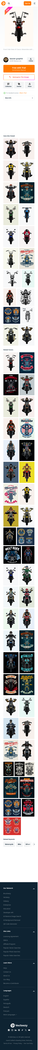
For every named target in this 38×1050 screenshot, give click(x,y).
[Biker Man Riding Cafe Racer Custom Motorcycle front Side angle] (10, 1031)
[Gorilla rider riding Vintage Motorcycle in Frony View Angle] (10, 753)
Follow (31, 61)
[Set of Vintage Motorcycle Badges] (11, 465)
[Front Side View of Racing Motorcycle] (10, 346)
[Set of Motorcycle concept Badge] (12, 883)
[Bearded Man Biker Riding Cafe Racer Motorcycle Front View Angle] (10, 709)
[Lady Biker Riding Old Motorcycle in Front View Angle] (10, 1009)
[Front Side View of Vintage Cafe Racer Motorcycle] (10, 170)
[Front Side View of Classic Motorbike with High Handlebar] (10, 534)
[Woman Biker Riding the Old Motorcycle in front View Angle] (25, 861)
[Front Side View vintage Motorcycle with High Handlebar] (10, 280)
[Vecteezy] (3, 3)
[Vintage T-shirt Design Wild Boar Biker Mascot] (10, 556)
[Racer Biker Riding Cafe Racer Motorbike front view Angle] (23, 428)
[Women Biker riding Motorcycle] (10, 214)
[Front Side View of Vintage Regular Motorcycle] (9, 428)
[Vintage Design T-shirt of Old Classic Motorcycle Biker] (10, 578)
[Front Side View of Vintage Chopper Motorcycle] (10, 368)
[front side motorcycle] (10, 483)
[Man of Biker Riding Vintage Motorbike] (10, 148)
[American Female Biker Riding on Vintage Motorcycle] (10, 731)
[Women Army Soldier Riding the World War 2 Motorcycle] (10, 944)
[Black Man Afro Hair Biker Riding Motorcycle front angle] (10, 966)
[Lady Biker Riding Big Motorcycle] (10, 987)
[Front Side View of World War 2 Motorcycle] (25, 485)
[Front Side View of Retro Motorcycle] (10, 324)
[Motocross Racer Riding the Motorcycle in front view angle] (10, 775)
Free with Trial (19, 68)
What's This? (23, 93)
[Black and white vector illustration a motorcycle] (12, 410)
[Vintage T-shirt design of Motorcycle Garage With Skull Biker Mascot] (10, 258)
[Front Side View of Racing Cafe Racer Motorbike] (10, 192)
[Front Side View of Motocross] (10, 302)
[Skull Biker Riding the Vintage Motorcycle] (10, 236)
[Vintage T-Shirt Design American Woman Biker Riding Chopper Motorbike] (10, 688)
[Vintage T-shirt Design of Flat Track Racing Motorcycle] (10, 797)
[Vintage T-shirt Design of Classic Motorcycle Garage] (10, 389)
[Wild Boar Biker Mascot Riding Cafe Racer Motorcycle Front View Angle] (9, 920)
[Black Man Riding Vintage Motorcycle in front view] (10, 506)
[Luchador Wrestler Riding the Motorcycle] (10, 841)
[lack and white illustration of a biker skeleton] (12, 447)
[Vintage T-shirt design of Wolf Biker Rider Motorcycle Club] (12, 902)
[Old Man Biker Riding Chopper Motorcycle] (10, 600)
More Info (8, 98)
